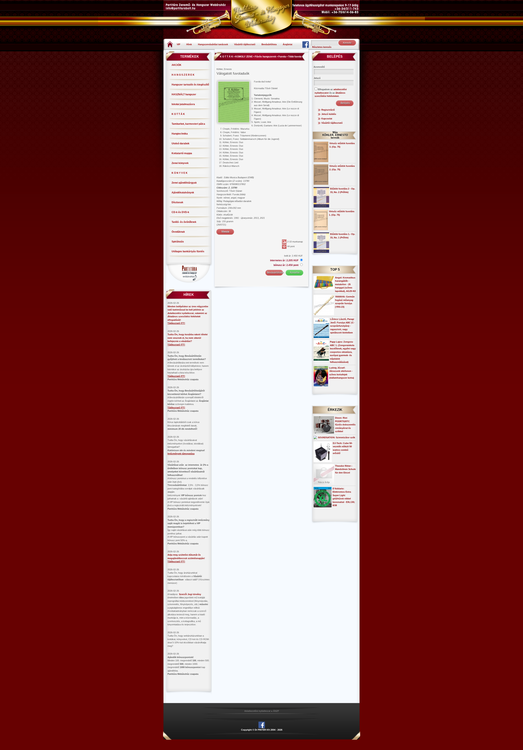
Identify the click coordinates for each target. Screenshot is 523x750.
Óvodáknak (178, 231)
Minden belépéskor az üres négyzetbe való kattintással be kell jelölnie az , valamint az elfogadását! (188, 313)
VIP (178, 44)
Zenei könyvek (180, 163)
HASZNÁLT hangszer (184, 94)
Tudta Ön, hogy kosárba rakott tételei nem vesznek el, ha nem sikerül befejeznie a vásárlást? (188, 337)
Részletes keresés (321, 47)
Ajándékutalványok (183, 192)
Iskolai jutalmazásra (183, 104)
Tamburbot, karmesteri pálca (188, 123)
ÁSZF (276, 711)
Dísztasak (177, 202)
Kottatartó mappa (182, 153)
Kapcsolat (326, 118)
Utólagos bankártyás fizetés (188, 251)
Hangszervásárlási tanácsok (213, 44)
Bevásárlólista (269, 44)
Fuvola (282, 56)
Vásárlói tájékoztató (244, 44)
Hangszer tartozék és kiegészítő (190, 84)
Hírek (189, 44)
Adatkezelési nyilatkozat (257, 711)
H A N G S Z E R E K (183, 74)
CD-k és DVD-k (180, 212)
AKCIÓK (176, 65)
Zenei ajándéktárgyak (184, 182)
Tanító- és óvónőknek (184, 222)
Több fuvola (295, 56)
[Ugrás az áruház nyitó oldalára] (170, 44)
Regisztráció (328, 110)
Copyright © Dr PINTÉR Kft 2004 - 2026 (261, 730)
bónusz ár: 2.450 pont (286, 265)
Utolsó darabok (180, 143)
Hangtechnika (180, 133)
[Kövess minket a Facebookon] (305, 44)
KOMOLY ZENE (244, 56)
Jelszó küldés (328, 114)
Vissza (225, 231)
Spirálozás (178, 241)
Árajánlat (287, 44)
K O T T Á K (178, 114)
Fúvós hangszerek (265, 56)
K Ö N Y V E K (180, 173)
